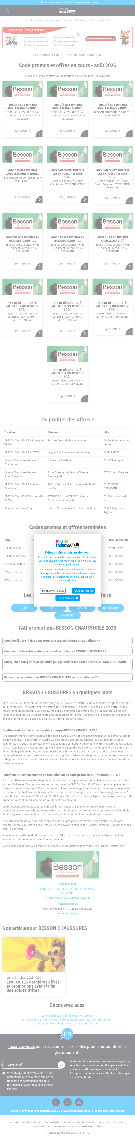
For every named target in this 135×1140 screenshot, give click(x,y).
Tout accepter (67, 598)
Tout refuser (83, 591)
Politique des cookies (79, 604)
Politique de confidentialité (58, 604)
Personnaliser (53, 591)
